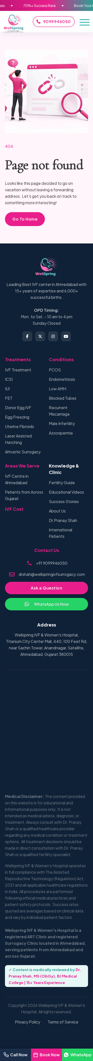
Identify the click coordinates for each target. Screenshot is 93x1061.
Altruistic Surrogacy (23, 451)
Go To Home (24, 219)
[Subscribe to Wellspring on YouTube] (66, 336)
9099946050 (57, 21)
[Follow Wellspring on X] (40, 336)
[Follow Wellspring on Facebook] (27, 336)
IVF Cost (14, 509)
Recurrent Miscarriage (59, 411)
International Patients (60, 533)
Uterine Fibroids (19, 426)
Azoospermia (61, 432)
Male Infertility (62, 423)
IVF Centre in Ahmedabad (17, 479)
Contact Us (46, 550)
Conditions (61, 359)
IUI (7, 388)
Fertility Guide (62, 482)
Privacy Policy (27, 1021)
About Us (57, 510)
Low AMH (57, 388)
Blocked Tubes (62, 398)
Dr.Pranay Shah (63, 520)
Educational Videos (66, 492)
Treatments (18, 359)
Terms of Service (63, 1021)
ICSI (9, 379)
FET (8, 398)
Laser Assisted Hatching (18, 439)
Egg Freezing (17, 417)
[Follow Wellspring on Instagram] (53, 336)
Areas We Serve (22, 466)
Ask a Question (46, 587)
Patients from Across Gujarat (24, 495)
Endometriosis (62, 379)
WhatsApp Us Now (51, 604)
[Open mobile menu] (85, 21)
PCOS (55, 369)
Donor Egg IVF (18, 407)
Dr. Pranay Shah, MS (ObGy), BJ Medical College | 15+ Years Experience (45, 976)
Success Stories (64, 501)
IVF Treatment (18, 369)
